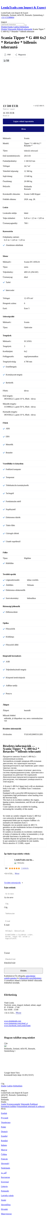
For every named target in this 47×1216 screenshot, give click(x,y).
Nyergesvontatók (13, 1104)
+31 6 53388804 (7, 17)
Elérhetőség (17, 1086)
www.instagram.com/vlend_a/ (16, 1023)
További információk (12, 883)
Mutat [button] (17, 873)
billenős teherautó (31, 151)
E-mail (6, 925)
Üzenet (7, 953)
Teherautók (25, 1104)
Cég (5, 907)
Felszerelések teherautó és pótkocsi (30, 1106)
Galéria (10, 1086)
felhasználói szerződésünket (30, 978)
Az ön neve (8, 897)
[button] (23, 1063)
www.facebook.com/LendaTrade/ (17, 1026)
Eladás (3, 1086)
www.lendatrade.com (12, 1021)
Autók (3, 1104)
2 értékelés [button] (25, 868)
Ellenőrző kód (9, 963)
